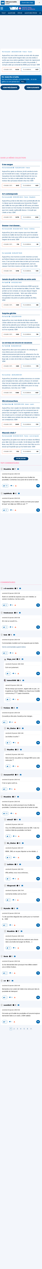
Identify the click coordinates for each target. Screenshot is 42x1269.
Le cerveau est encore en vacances (17, 343)
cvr (5, 981)
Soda (6, 635)
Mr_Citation (11, 728)
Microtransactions (10, 401)
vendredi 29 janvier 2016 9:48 (14, 733)
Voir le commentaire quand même (14, 647)
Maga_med (11, 659)
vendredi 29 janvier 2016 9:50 (11, 1010)
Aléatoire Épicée (31, 13)
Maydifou (10, 750)
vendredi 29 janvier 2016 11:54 (14, 869)
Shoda (6, 956)
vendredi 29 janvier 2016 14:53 (14, 754)
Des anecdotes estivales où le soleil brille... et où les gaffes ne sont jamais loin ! (19, 79)
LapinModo (8, 493)
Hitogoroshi (11, 886)
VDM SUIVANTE (33, 88)
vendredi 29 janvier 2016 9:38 (11, 593)
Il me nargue (7, 165)
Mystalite (7, 908)
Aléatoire (11, 13)
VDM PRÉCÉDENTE (10, 88)
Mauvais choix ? (9, 433)
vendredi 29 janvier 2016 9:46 (11, 913)
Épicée (20, 13)
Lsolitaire (10, 864)
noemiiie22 (8, 1005)
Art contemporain (10, 194)
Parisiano (7, 708)
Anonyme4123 (9, 775)
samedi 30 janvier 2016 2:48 (13, 685)
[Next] (31, 1029)
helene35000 (12, 680)
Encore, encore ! (21, 458)
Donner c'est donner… (11, 226)
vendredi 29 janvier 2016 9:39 (11, 640)
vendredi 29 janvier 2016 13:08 (14, 664)
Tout (4, 13)
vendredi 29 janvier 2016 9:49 (11, 985)
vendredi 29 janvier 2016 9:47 (14, 824)
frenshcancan (8, 613)
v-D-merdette (9, 588)
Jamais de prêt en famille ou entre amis (19, 279)
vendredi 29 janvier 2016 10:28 (14, 936)
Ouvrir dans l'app (27, 2)
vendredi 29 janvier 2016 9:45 (11, 474)
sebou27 (10, 820)
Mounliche (7, 469)
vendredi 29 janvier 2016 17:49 (14, 890)
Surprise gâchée (9, 313)
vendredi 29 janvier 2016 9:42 (11, 779)
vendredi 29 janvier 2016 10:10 (11, 498)
